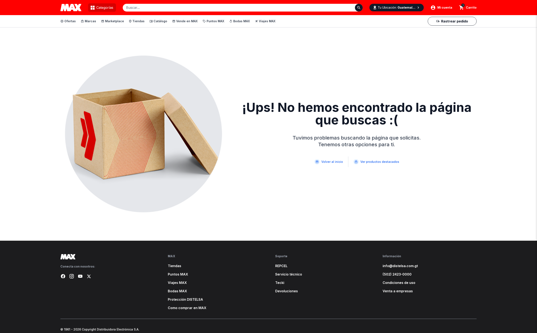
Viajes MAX (267, 21)
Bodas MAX (241, 21)
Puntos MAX (215, 21)
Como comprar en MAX (187, 308)
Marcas (90, 21)
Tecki (279, 283)
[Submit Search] (359, 8)
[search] (461, 7)
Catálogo (160, 21)
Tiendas (138, 21)
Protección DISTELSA (185, 299)
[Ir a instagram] (71, 276)
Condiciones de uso (399, 283)
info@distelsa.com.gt (400, 266)
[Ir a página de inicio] (107, 256)
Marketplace (114, 21)
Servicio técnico (288, 274)
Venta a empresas (398, 291)
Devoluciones (286, 291)
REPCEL (281, 266)
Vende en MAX (187, 21)
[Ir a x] (88, 276)
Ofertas (70, 21)
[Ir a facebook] (63, 276)
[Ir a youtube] (80, 276)
